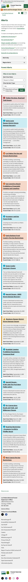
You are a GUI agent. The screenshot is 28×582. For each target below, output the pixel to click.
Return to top (5, 491)
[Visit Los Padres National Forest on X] (2, 514)
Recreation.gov (5, 519)
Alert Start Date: (8, 77)
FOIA (2, 548)
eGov (2, 555)
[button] (19, 13)
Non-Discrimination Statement (10, 558)
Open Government (6, 560)
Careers (3, 532)
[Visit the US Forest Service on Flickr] (13, 578)
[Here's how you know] (14, 2)
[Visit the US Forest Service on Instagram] (17, 578)
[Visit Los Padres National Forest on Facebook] (6, 514)
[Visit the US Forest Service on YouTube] (10, 578)
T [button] (22, 13)
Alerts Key (6, 58)
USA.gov (3, 535)
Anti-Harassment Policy (7, 530)
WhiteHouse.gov (5, 537)
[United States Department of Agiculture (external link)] (3, 6)
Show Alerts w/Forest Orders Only (12, 90)
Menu (26, 6)
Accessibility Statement (8, 522)
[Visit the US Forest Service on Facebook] (6, 578)
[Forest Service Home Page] (7, 6)
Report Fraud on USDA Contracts (10, 550)
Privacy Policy (5, 540)
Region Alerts (7, 62)
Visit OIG (3, 525)
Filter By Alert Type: (9, 83)
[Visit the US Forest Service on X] (2, 578)
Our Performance (6, 527)
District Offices (5, 509)
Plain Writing (4, 542)
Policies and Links (6, 553)
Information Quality (6, 563)
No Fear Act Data (6, 545)
